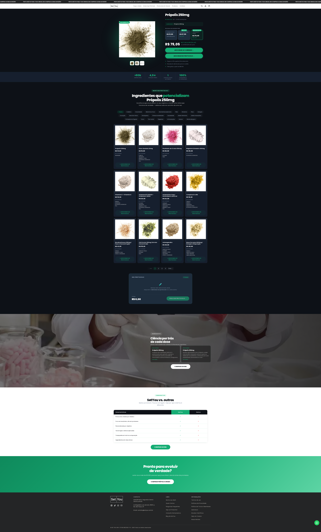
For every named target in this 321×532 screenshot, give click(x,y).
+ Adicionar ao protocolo (125, 165)
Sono (142, 119)
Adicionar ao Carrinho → (184, 50)
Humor (181, 119)
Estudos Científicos (197, 513)
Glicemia (184, 112)
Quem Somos (170, 503)
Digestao (160, 119)
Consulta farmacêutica (173, 513)
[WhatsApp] (118, 505)
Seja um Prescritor (171, 510)
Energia (200, 112)
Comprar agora (180, 366)
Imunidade (138, 112)
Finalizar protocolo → (177, 298)
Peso (192, 112)
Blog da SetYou (170, 516)
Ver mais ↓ (155, 359)
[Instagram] (111, 505)
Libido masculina (196, 115)
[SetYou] (116, 499)
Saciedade (171, 115)
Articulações (171, 119)
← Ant (150, 268)
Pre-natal (151, 119)
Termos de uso (196, 500)
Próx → (171, 268)
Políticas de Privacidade (198, 503)
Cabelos (128, 112)
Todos (120, 112)
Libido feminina (182, 115)
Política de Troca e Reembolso (201, 506)
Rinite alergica (191, 119)
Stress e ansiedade (158, 115)
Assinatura (194, 510)
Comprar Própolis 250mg (160, 482)
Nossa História (195, 519)
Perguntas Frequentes (173, 506)
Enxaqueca (145, 115)
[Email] (121, 505)
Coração (122, 115)
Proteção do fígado (131, 119)
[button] (202, 6)
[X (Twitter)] (115, 505)
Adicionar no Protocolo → (184, 56)
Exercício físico (133, 115)
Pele (176, 112)
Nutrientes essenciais (165, 112)
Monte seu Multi (171, 500)
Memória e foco (150, 112)
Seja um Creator (196, 516)
